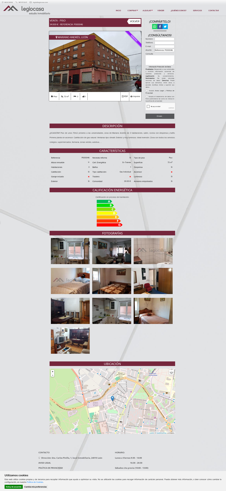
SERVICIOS (197, 11)
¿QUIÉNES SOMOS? (179, 11)
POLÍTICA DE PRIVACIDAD (50, 468)
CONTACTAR (213, 11)
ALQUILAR (147, 11)
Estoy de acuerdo (13, 487)
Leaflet (151, 433)
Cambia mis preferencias (35, 487)
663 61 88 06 (8, 2)
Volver (134, 21)
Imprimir (136, 96)
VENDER (160, 11)
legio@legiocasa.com (40, 2)
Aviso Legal (159, 91)
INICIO (118, 11)
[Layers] (171, 372)
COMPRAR (132, 11)
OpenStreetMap (161, 433)
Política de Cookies (35, 482)
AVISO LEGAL (44, 462)
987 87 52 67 (23, 2)
